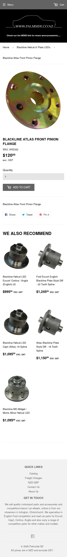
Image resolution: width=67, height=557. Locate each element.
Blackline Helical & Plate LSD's (33, 47)
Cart (61, 4)
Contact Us (34, 487)
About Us (33, 491)
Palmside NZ (36, 546)
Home (6, 47)
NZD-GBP (33, 482)
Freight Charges (33, 478)
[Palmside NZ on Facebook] (33, 536)
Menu (10, 4)
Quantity (8, 170)
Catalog (33, 473)
